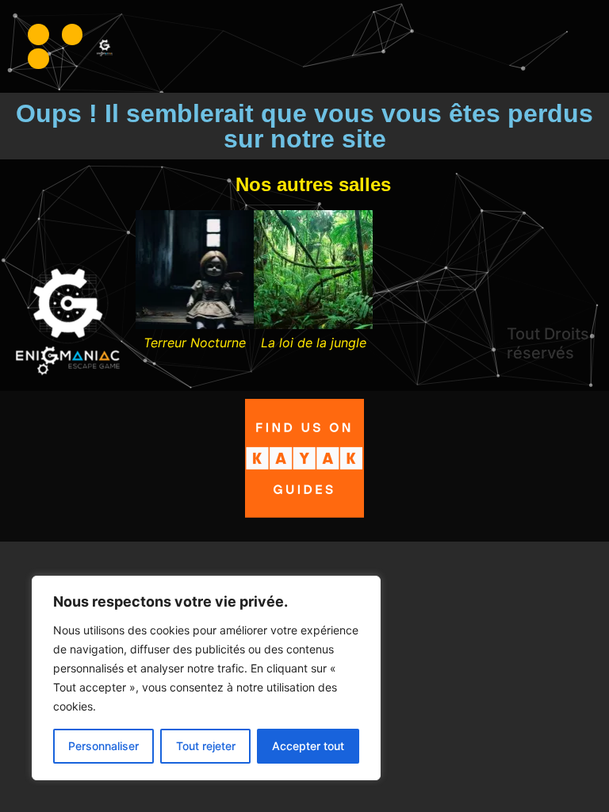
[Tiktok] (38, 59)
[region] (206, 678)
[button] (149, 281)
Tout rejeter (206, 746)
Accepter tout (308, 746)
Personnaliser (103, 746)
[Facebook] (38, 34)
